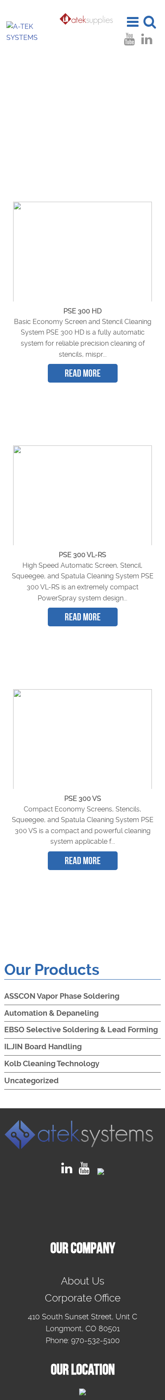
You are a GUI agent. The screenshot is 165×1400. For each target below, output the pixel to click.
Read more (83, 373)
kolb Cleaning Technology (51, 1063)
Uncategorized (31, 1080)
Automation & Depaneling (51, 1012)
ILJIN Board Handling (43, 1046)
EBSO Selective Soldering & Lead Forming (81, 1029)
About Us (82, 1281)
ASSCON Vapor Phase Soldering (61, 996)
